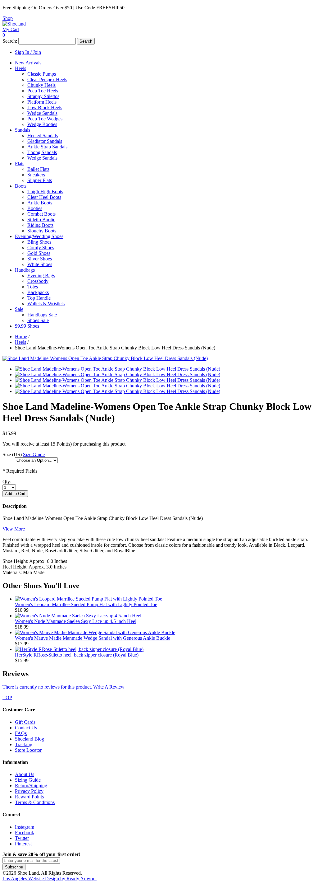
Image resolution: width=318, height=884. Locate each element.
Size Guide (34, 454)
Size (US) (12, 454)
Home (21, 336)
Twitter (22, 838)
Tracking (23, 744)
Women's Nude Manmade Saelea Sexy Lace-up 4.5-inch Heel (75, 621)
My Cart (10, 29)
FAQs (21, 733)
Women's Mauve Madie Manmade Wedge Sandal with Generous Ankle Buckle (92, 638)
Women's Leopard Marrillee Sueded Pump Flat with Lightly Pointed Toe (86, 604)
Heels (20, 342)
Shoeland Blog (29, 738)
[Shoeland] (14, 23)
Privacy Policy (29, 791)
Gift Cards (25, 722)
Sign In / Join (28, 52)
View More (13, 528)
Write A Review (63, 687)
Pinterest (23, 843)
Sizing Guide (28, 780)
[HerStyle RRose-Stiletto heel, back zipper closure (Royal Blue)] (79, 649)
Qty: (6, 481)
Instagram (24, 827)
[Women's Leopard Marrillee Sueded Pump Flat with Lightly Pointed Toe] (88, 598)
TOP (7, 697)
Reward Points (29, 796)
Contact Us (26, 727)
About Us (24, 774)
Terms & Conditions (35, 802)
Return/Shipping (31, 785)
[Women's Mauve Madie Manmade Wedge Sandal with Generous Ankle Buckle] (95, 632)
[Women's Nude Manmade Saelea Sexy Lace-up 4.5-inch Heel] (78, 615)
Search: (9, 41)
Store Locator (28, 750)
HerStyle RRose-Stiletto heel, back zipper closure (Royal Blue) (77, 654)
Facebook (24, 832)
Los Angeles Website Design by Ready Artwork (49, 878)
